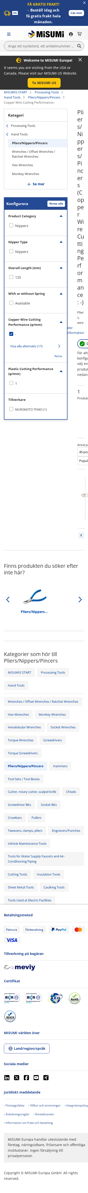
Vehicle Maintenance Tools (27, 843)
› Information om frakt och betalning (28, 1123)
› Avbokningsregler (17, 1114)
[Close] (80, 60)
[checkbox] (35, 226)
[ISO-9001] (12, 998)
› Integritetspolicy (76, 1105)
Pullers (36, 817)
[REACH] (10, 1016)
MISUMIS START (15, 92)
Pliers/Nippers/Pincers (44, 97)
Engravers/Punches (66, 830)
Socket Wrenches (63, 727)
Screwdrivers (52, 740)
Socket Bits (49, 804)
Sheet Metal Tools (21, 887)
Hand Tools (12, 97)
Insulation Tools (48, 874)
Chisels (71, 791)
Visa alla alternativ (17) (26, 346)
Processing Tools (47, 92)
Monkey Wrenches (25, 174)
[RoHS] (74, 998)
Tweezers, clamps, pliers (25, 830)
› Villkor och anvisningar (44, 1105)
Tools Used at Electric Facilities (29, 900)
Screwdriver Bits (19, 804)
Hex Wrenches (22, 165)
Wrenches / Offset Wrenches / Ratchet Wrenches (33, 154)
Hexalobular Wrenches (24, 727)
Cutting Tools (17, 874)
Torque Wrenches (20, 740)
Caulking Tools (54, 887)
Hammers (60, 766)
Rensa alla (56, 203)
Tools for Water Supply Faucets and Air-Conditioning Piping (36, 859)
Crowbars (15, 817)
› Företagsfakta (14, 1105)
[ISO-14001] (34, 998)
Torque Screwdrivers (23, 753)
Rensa (58, 356)
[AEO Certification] (55, 998)
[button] (76, 13)
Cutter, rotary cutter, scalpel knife (32, 791)
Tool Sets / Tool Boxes (24, 779)
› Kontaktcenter (43, 1114)
